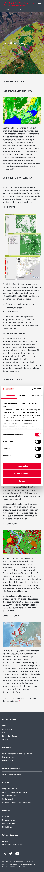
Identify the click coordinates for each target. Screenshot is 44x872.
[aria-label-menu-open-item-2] (39, 3)
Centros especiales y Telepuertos (14, 792)
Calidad (5, 841)
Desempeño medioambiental (13, 844)
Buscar (34, 3)
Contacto (5, 739)
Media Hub (6, 810)
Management (7, 729)
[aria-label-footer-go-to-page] (4, 854)
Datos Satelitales (9, 796)
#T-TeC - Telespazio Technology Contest (17, 754)
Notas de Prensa (8, 820)
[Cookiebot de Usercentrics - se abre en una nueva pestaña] (31, 389)
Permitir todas (22, 466)
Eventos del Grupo (9, 823)
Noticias (5, 817)
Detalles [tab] (22, 395)
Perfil (4, 726)
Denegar (22, 481)
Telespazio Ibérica (13, 9)
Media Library (7, 827)
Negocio (5, 783)
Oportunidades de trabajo (12, 774)
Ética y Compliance (9, 736)
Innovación (6, 747)
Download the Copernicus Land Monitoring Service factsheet (21, 699)
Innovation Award (8, 757)
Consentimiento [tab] (9, 395)
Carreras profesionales (11, 768)
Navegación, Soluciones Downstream (16, 802)
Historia (5, 733)
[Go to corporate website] (11, 3)
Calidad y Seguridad (10, 835)
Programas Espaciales (10, 789)
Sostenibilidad (7, 760)
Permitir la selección (22, 473)
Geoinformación (8, 799)
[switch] (38, 442)
